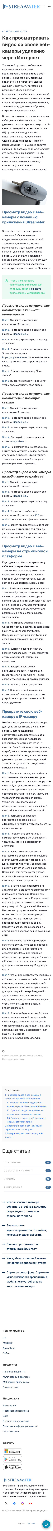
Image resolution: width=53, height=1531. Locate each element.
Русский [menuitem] (31, 1523)
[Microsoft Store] (12, 1450)
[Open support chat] (46, 1524)
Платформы (26, 1162)
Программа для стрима (13, 1059)
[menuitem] (21, 1523)
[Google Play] (12, 1457)
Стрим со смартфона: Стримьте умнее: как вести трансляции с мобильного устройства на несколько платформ (28, 1279)
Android (6, 519)
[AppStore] (12, 1465)
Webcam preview (10, 1055)
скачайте (35, 288)
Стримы (26, 1179)
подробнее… (20, 333)
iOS (37, 515)
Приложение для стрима (30, 1055)
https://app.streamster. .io (16, 357)
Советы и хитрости (14, 31)
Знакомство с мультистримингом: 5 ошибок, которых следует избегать (27, 1230)
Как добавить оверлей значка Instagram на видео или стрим (26, 1260)
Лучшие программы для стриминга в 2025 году (22, 1246)
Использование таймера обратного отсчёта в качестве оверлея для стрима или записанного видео (26, 1209)
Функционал (26, 1187)
